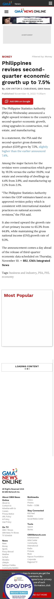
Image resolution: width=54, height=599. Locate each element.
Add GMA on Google (18, 101)
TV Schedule (7, 535)
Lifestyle (5, 562)
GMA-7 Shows (7, 530)
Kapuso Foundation (35, 556)
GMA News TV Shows (10, 532)
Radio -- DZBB (33, 505)
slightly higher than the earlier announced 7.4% (25, 151)
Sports (4, 549)
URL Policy (6, 516)
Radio (29, 548)
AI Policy (5, 519)
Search (30, 527)
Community (32, 543)
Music (29, 554)
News (18, 3)
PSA (40, 272)
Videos (30, 500)
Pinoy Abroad (8, 551)
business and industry (23, 272)
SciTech (5, 557)
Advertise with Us (9, 508)
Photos (30, 502)
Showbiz (5, 559)
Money (5, 546)
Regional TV (32, 562)
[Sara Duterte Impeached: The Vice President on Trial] (27, 20)
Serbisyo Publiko (9, 565)
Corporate (31, 559)
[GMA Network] (7, 3)
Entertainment (33, 537)
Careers (5, 511)
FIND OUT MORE (39, 595)
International (32, 545)
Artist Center (32, 540)
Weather (5, 554)
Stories (30, 529)
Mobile (30, 516)
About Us (6, 503)
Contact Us (6, 505)
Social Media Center (35, 519)
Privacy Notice (8, 514)
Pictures (30, 551)
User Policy (6, 522)
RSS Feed (31, 513)
